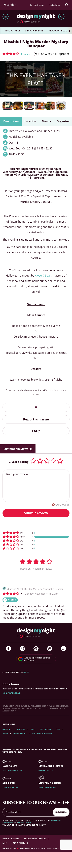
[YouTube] (49, 648)
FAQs (36, 431)
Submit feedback (20, 843)
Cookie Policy (20, 733)
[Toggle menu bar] (6, 17)
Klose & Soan (43, 275)
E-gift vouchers (10, 787)
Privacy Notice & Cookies (35, 839)
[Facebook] (8, 648)
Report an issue (36, 419)
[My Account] (67, 5)
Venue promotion (47, 787)
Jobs (32, 729)
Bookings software (12, 770)
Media (5, 733)
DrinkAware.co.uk (11, 693)
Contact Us (45, 729)
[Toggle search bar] (61, 17)
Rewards (21, 729)
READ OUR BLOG (58, 30)
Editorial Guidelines (42, 733)
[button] (16, 53)
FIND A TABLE (12, 30)
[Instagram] (22, 648)
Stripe (26, 672)
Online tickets (46, 770)
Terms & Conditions (11, 839)
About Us (7, 729)
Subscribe (61, 812)
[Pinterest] (36, 648)
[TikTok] (63, 648)
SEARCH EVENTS (34, 30)
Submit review (36, 513)
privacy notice (25, 822)
